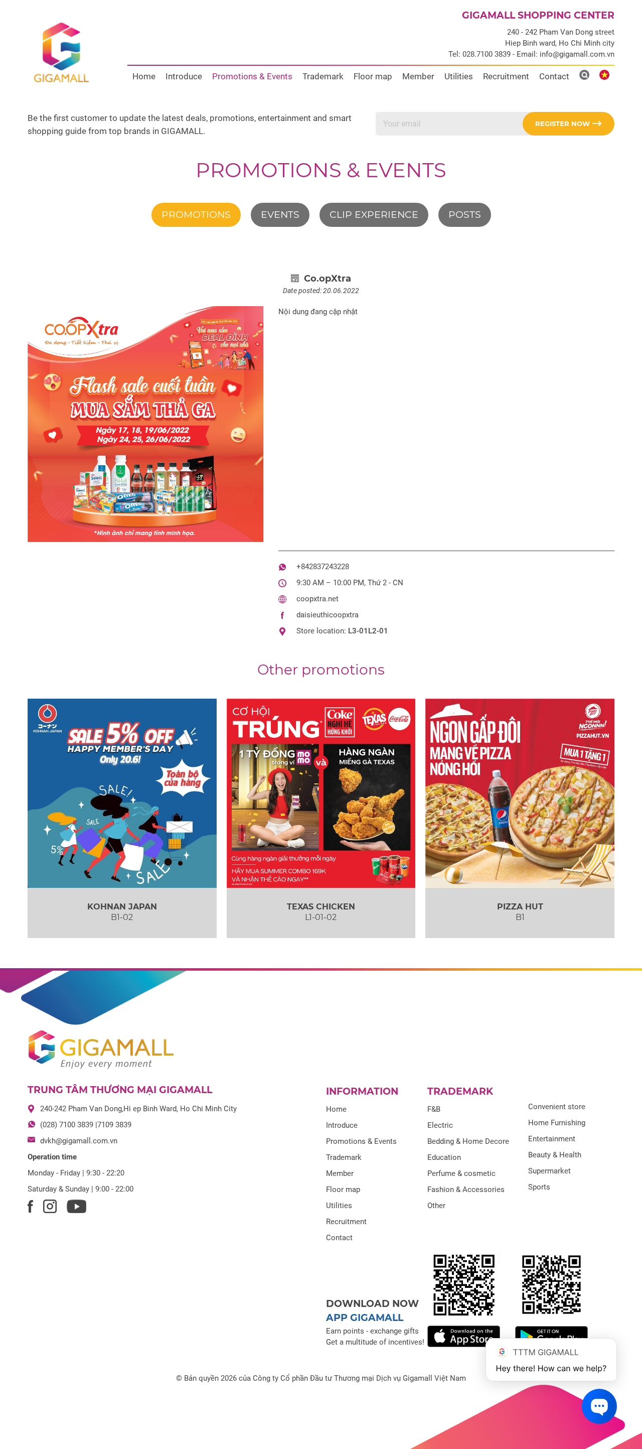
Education (444, 1157)
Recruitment (506, 76)
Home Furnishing (556, 1122)
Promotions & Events (252, 76)
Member (418, 76)
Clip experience (374, 214)
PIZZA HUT (520, 906)
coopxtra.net (317, 598)
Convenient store (556, 1106)
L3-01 (358, 630)
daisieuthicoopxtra (327, 614)
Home (143, 76)
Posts (464, 214)
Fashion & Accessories (466, 1189)
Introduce (184, 76)
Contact (554, 76)
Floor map (373, 76)
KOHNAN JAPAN (122, 906)
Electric (440, 1125)
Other (436, 1205)
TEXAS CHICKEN (321, 906)
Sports (539, 1187)
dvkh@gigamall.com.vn (78, 1140)
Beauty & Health (554, 1154)
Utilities (458, 76)
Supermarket (549, 1170)
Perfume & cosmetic (461, 1173)
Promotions (196, 214)
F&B (433, 1109)
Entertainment (551, 1138)
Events (280, 214)
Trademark (323, 76)
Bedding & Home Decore (468, 1141)
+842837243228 (322, 566)
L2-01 (378, 630)
